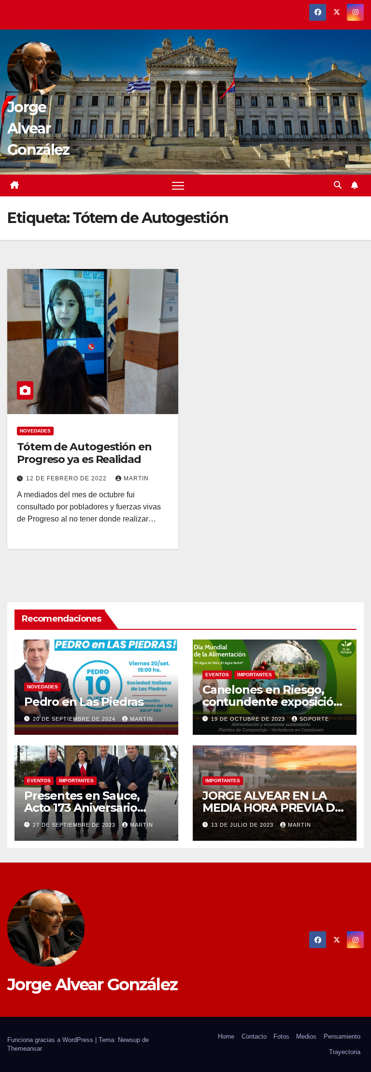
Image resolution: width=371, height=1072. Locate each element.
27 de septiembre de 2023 (75, 825)
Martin (136, 478)
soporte (314, 719)
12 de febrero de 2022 (67, 478)
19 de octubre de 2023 (249, 719)
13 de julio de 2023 (243, 825)
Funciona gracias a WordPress (51, 1039)
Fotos (281, 1036)
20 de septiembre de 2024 (75, 719)
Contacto (254, 1036)
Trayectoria (344, 1052)
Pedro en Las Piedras (83, 702)
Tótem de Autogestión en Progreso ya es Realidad (84, 453)
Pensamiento (342, 1036)
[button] (338, 185)
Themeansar (24, 1048)
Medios (306, 1036)
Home (226, 1036)
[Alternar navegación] (178, 185)
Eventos (217, 674)
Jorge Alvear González (38, 128)
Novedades (35, 430)
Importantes (254, 674)
